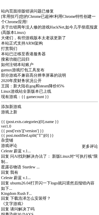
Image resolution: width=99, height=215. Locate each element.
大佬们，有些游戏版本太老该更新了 (33, 38)
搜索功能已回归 (15, 59)
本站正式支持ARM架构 (22, 43)
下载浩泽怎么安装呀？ (30, 198)
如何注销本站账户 (17, 64)
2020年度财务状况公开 (21, 80)
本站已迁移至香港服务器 (23, 54)
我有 (14, 172)
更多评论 (90, 146)
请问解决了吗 (22, 209)
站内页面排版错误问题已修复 (27, 11)
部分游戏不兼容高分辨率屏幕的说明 (33, 75)
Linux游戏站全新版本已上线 (26, 91)
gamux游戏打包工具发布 (22, 70)
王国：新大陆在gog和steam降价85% (32, 86)
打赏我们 (9, 48)
